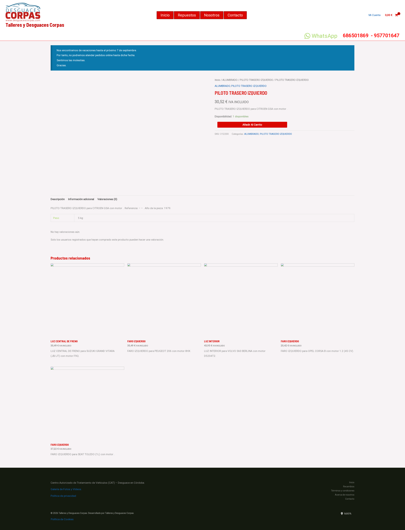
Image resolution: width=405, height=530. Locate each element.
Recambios (348, 486)
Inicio (217, 79)
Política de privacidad (63, 495)
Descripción (58, 199)
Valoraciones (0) (107, 199)
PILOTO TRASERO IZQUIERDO (256, 79)
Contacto (349, 499)
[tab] (58, 199)
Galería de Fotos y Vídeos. (66, 489)
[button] (165, 15)
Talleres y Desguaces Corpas (35, 25)
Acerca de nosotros (344, 494)
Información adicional (81, 199)
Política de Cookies (62, 519)
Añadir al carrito (252, 124)
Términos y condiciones (342, 490)
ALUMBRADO (229, 79)
